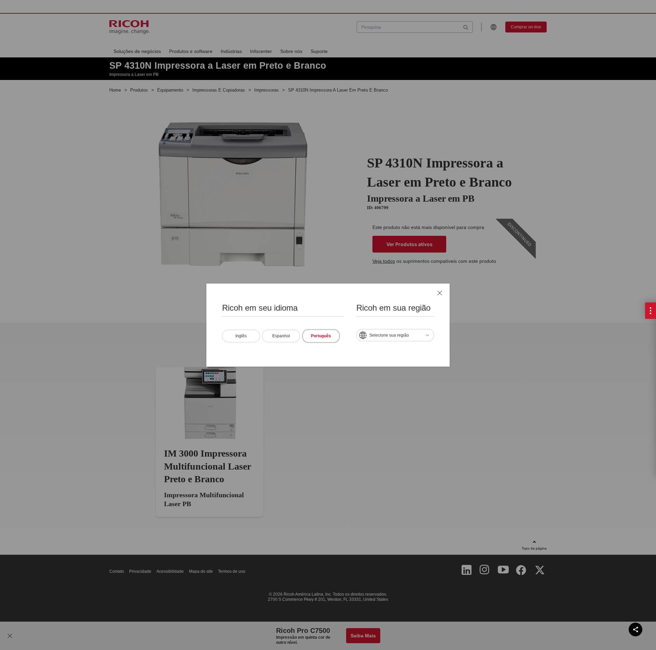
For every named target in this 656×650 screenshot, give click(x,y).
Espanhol (281, 335)
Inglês (241, 335)
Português (321, 335)
